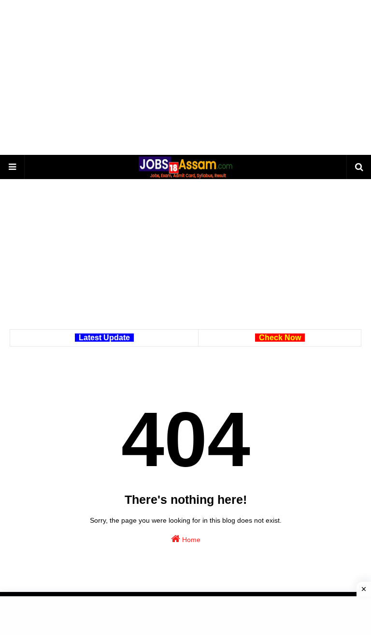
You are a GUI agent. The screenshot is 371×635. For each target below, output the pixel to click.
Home (190, 540)
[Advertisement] (185, 77)
